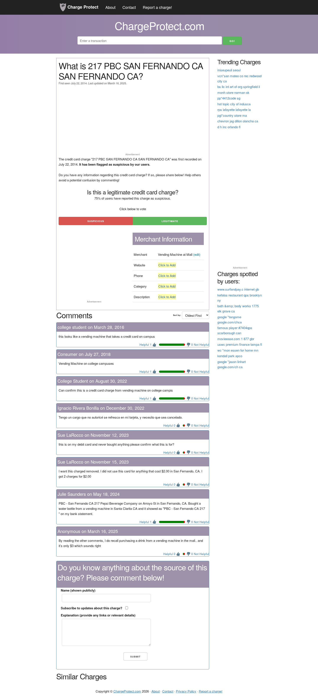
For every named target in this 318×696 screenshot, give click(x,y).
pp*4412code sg (228, 98)
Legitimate (170, 221)
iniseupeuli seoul (229, 70)
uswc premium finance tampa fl (239, 344)
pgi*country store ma (232, 115)
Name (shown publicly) (78, 590)
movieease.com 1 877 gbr (235, 338)
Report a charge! (157, 7)
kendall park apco (229, 356)
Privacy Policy (186, 691)
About (110, 7)
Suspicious (95, 221)
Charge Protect (82, 7)
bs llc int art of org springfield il (238, 86)
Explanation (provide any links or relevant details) (98, 615)
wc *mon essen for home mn (237, 350)
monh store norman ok (233, 92)
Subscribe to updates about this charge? (91, 608)
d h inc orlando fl (229, 127)
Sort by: (177, 315)
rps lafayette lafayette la (234, 109)
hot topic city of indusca (234, 104)
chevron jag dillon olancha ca (237, 121)
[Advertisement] (133, 121)
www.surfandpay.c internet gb (238, 289)
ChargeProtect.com (127, 691)
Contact (129, 7)
